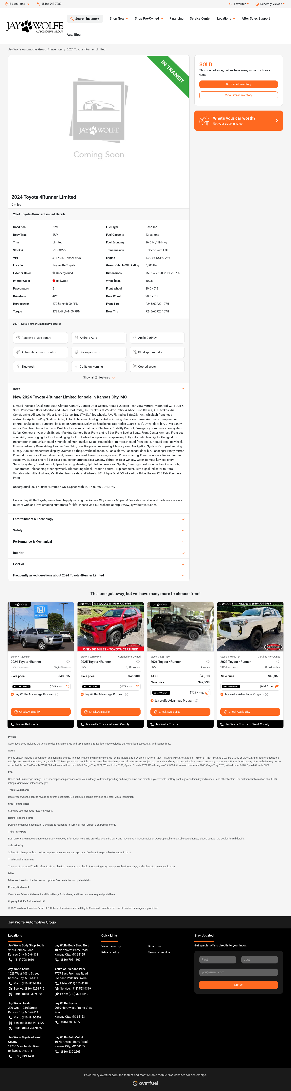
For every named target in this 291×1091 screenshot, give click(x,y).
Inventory (56, 49)
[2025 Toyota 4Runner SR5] (110, 626)
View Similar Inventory (238, 95)
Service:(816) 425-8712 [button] (29, 988)
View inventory (111, 946)
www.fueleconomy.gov (34, 783)
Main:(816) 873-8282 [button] (27, 983)
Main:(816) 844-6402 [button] (27, 1017)
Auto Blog (74, 35)
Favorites (240, 4)
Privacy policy (110, 952)
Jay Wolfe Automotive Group (27, 49)
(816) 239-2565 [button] (70, 1051)
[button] (18, 4)
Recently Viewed (271, 4)
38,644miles (272, 667)
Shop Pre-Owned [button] (147, 18)
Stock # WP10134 (230, 656)
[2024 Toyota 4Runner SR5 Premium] (41, 626)
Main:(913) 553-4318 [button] (74, 983)
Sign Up (238, 984)
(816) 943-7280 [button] (51, 4)
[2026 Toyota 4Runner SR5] (180, 626)
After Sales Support (256, 18)
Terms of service (159, 952)
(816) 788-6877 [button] (70, 1022)
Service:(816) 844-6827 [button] (29, 1023)
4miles (205, 667)
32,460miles (62, 667)
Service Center (200, 18)
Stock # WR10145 (91, 656)
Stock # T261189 (160, 656)
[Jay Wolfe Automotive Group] (35, 26)
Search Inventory (87, 19)
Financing (177, 18)
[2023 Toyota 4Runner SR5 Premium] (250, 626)
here (69, 894)
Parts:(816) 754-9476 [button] (28, 1028)
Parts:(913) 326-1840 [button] (74, 994)
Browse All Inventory (238, 84)
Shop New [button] (117, 18)
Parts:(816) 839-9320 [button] (28, 994)
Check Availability (30, 711)
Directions (155, 946)
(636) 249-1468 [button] (24, 1056)
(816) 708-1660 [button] (24, 959)
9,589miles (133, 667)
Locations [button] (224, 18)
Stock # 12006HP (20, 656)
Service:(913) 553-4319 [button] (75, 988)
